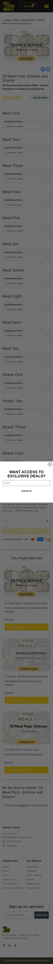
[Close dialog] (50, 464)
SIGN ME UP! (26, 491)
